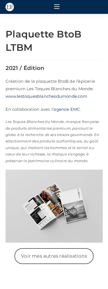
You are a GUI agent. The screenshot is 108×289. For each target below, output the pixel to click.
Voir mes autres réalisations (54, 256)
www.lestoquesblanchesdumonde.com (46, 96)
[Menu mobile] (57, 7)
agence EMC (66, 109)
